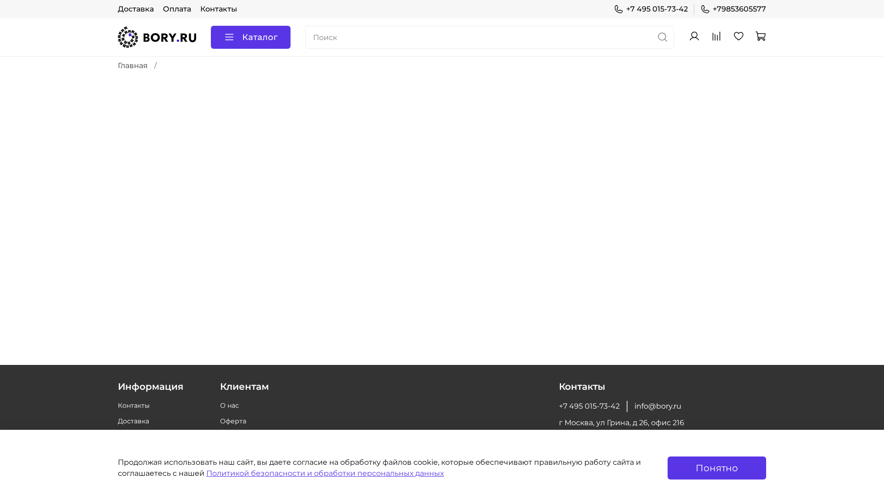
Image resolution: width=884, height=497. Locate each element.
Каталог (260, 37)
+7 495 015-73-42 (657, 9)
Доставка (136, 9)
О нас (229, 405)
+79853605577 (739, 9)
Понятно (717, 468)
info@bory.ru (657, 406)
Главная (133, 65)
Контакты (218, 9)
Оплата (177, 9)
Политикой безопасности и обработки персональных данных (325, 473)
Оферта (233, 421)
